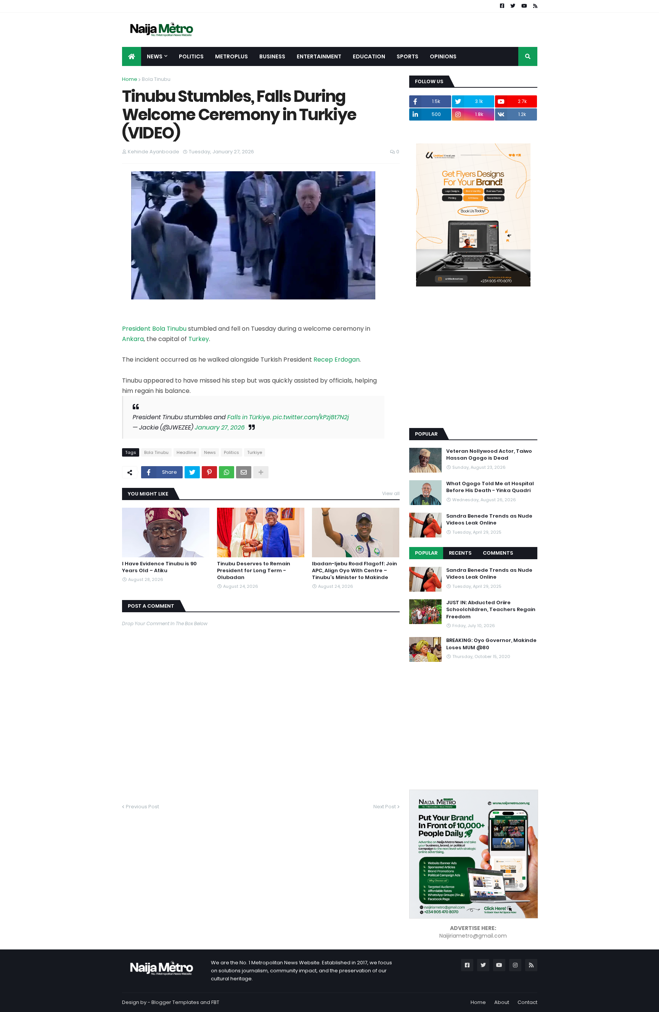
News (210, 452)
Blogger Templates (175, 1002)
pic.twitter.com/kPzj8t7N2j (311, 417)
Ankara (133, 339)
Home (129, 79)
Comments (498, 553)
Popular (426, 553)
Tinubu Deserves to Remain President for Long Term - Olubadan (253, 570)
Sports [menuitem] (407, 56)
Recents (460, 553)
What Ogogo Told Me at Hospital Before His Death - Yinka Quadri (490, 487)
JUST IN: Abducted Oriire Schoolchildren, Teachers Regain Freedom (490, 609)
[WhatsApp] (226, 472)
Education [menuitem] (369, 56)
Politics (231, 452)
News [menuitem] (154, 56)
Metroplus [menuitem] (231, 56)
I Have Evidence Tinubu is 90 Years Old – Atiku (159, 567)
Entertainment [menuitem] (319, 56)
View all (391, 493)
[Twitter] (192, 472)
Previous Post (142, 806)
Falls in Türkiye (248, 417)
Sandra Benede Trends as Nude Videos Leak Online (489, 519)
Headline (186, 452)
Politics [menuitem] (191, 56)
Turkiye (254, 452)
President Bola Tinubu (154, 328)
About (501, 1002)
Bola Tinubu (156, 79)
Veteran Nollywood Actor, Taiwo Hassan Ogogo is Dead (489, 455)
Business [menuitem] (272, 56)
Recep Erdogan (336, 359)
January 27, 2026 (220, 427)
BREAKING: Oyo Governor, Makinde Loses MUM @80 (491, 644)
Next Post (384, 806)
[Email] (243, 472)
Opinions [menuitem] (443, 56)
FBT (215, 1002)
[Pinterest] (209, 472)
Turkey (198, 339)
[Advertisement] (466, 369)
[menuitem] (131, 56)
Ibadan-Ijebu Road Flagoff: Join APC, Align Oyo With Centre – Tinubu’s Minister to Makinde (354, 570)
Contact (527, 1002)
